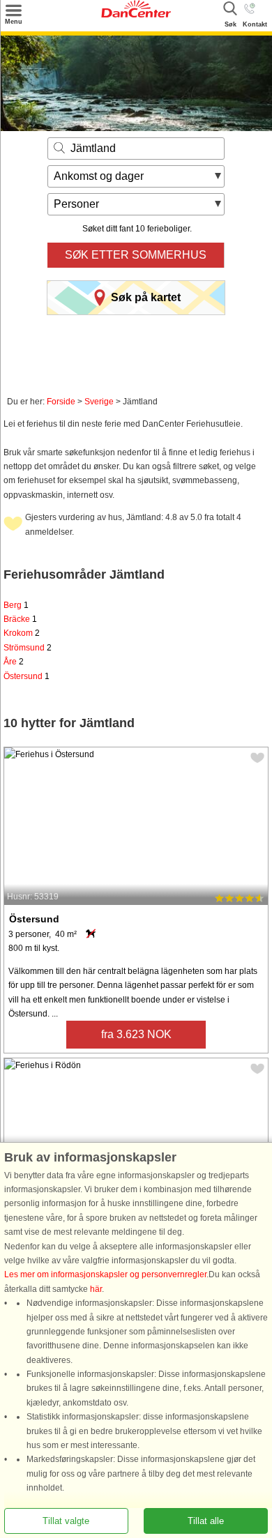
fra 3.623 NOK (136, 1034)
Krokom (21, 633)
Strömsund (27, 648)
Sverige (99, 401)
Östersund (26, 676)
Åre (13, 662)
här (96, 1289)
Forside (61, 401)
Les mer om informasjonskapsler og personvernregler (105, 1275)
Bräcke (20, 619)
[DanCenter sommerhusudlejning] (136, 15)
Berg (16, 605)
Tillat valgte (66, 1521)
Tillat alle (206, 1521)
